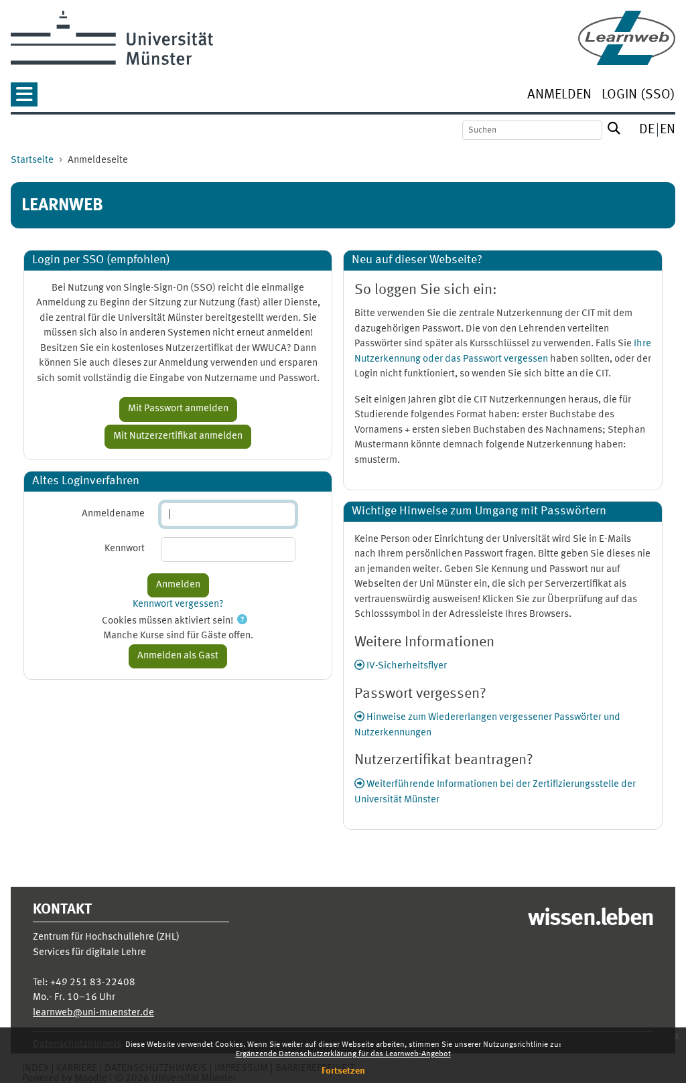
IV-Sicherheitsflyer (405, 666)
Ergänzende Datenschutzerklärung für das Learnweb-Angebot (343, 1054)
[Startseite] (626, 38)
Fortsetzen (343, 1071)
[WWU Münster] (112, 38)
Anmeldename (113, 514)
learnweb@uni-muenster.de (93, 1013)
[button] (24, 99)
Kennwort (125, 549)
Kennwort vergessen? (178, 604)
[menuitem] (559, 96)
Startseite (32, 160)
